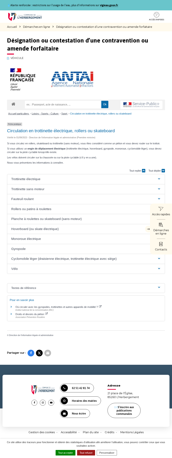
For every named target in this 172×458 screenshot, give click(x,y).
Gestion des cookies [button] (42, 432)
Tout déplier (155, 170)
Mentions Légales (132, 432)
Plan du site (91, 432)
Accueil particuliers (19, 113)
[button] (86, 179)
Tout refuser (86, 452)
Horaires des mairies (84, 400)
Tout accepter (65, 452)
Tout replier (135, 170)
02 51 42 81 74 (81, 388)
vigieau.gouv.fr (109, 5)
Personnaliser (106, 452)
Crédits (109, 432)
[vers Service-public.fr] (141, 105)
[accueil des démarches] (13, 104)
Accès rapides (156, 19)
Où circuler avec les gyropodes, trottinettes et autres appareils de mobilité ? (56, 307)
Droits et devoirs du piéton (30, 314)
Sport (64, 113)
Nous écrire (79, 413)
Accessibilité (69, 432)
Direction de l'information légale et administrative (31, 335)
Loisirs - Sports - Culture (45, 113)
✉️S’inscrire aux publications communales (124, 410)
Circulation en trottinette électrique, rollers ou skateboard (100, 113)
